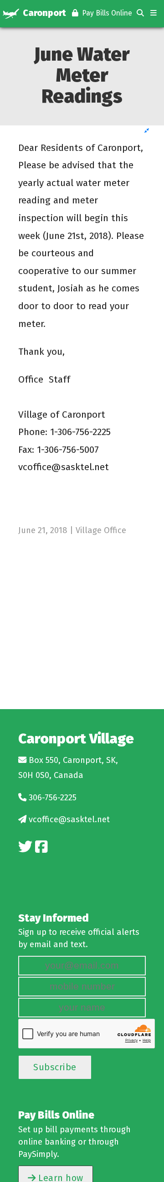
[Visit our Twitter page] (25, 847)
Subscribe (55, 1067)
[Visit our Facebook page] (41, 847)
